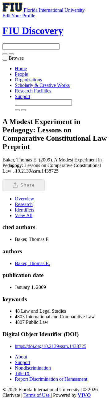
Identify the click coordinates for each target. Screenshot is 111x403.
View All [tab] (23, 215)
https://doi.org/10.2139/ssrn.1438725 (50, 346)
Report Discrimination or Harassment (51, 379)
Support (22, 96)
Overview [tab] (24, 198)
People (21, 74)
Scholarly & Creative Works (42, 85)
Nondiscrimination (33, 368)
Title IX (22, 373)
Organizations (28, 79)
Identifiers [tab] (24, 209)
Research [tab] (24, 204)
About (21, 356)
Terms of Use (37, 395)
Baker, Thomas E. (32, 263)
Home (21, 68)
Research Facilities (33, 90)
